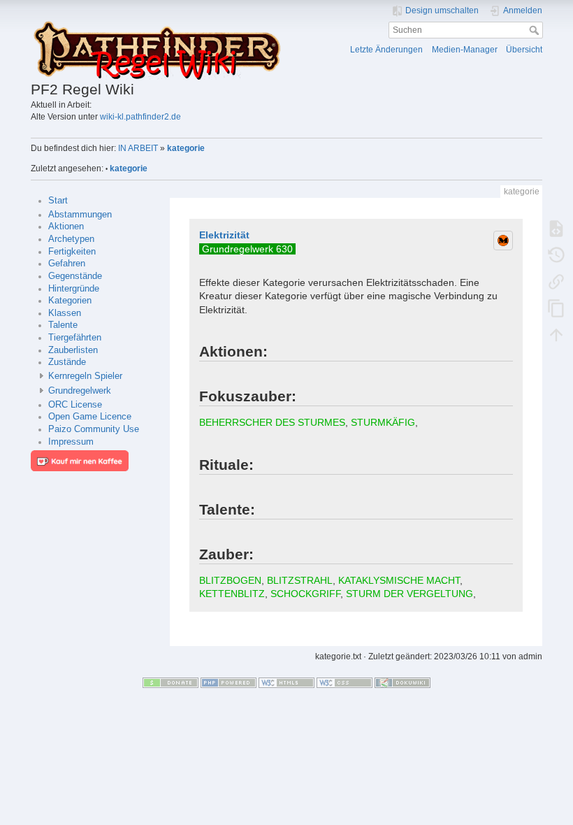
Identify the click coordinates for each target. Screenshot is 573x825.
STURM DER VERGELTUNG (409, 593)
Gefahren (66, 263)
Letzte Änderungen (386, 50)
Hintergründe (73, 289)
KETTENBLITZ (232, 593)
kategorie (186, 148)
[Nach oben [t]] (556, 335)
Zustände (67, 362)
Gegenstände (75, 276)
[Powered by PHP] (228, 682)
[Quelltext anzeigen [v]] (556, 228)
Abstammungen (80, 215)
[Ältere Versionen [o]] (556, 255)
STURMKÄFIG (383, 422)
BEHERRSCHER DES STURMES (272, 422)
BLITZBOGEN (230, 580)
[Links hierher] (556, 281)
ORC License (75, 405)
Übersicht (524, 50)
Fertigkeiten (72, 252)
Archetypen (71, 239)
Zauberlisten (73, 350)
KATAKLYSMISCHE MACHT (399, 580)
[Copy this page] (556, 308)
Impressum (71, 442)
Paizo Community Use (93, 429)
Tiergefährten (74, 338)
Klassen (64, 313)
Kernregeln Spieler (85, 376)
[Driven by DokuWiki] (402, 682)
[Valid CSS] (344, 682)
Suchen (535, 30)
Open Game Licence (89, 417)
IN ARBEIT (138, 148)
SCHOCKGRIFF (305, 593)
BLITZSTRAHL (300, 580)
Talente (63, 325)
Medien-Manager (465, 50)
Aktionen (66, 226)
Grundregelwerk (79, 391)
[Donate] (170, 682)
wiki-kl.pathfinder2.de (140, 117)
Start (58, 201)
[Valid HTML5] (286, 682)
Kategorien (70, 301)
